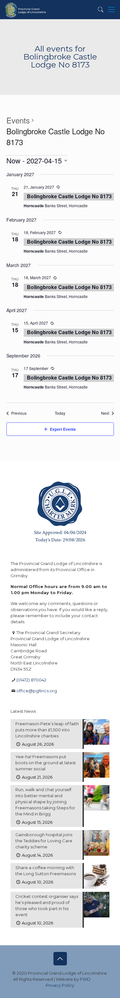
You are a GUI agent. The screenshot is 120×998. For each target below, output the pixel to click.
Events (18, 120)
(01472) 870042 (31, 679)
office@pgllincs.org (36, 690)
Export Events (63, 429)
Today (60, 413)
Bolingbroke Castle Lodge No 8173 (69, 196)
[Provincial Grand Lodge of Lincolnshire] (26, 10)
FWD (85, 979)
